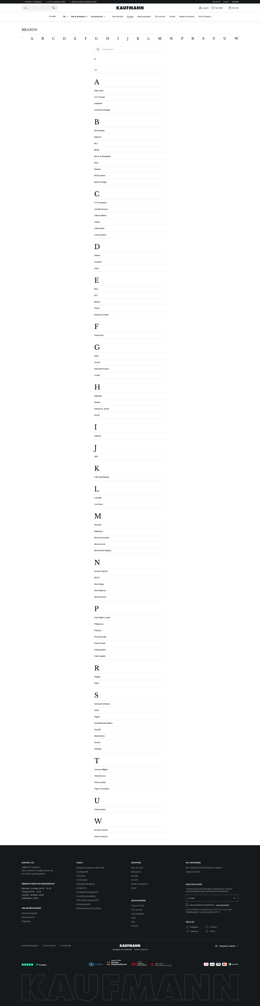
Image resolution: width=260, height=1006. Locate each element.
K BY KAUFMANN (101, 477)
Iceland (97, 436)
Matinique (98, 531)
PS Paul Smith (100, 637)
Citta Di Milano (100, 215)
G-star (97, 375)
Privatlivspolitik (83, 904)
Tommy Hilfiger (101, 769)
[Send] (234, 898)
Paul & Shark (99, 643)
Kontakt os (81, 888)
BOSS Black (99, 130)
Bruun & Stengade (102, 156)
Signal (97, 716)
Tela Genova (99, 776)
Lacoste (98, 497)
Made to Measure (139, 884)
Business (235, 2)
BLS (96, 143)
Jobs (133, 917)
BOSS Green (99, 175)
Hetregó (98, 396)
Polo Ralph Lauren (102, 617)
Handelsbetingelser (85, 884)
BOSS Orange (100, 182)
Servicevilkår (207, 912)
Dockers (98, 262)
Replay (97, 676)
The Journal (136, 909)
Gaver (134, 888)
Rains (96, 683)
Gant (96, 356)
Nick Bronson (100, 597)
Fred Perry (99, 335)
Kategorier (136, 871)
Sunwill (97, 729)
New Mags (99, 584)
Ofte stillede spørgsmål (87, 900)
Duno (96, 268)
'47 (95, 70)
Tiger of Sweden (101, 788)
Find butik (216, 2)
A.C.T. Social (99, 97)
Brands (134, 875)
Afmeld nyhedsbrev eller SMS (90, 867)
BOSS (96, 149)
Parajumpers (100, 649)
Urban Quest (99, 809)
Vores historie (137, 905)
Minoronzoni (99, 544)
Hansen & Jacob (101, 408)
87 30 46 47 (34, 867)
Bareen (97, 169)
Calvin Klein (99, 228)
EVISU (97, 308)
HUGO (97, 415)
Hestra (97, 402)
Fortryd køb (81, 879)
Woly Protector (101, 836)
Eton (96, 289)
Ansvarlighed (137, 913)
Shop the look (28, 917)
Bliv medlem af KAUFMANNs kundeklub (204, 867)
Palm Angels (99, 656)
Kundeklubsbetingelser (87, 892)
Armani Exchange (102, 110)
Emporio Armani (101, 314)
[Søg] (54, 7)
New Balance (100, 590)
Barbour (97, 137)
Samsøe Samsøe (102, 704)
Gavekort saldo (193, 871)
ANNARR (98, 103)
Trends (134, 879)
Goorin (97, 362)
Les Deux (98, 504)
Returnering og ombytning (88, 908)
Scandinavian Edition (103, 723)
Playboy (98, 630)
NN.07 (97, 577)
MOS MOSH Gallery (102, 550)
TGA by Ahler (100, 782)
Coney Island (100, 234)
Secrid (97, 742)
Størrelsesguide (29, 913)
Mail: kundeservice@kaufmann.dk (37, 870)
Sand (96, 710)
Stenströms (99, 736)
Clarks (97, 222)
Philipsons (98, 624)
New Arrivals (137, 867)
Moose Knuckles (101, 537)
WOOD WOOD (101, 830)
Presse (134, 926)
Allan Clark (99, 90)
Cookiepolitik (82, 871)
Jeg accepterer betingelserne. (202, 905)
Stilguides (26, 921)
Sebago (97, 748)
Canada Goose (101, 209)
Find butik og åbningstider (33, 873)
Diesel (97, 255)
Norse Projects (101, 571)
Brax (96, 162)
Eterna (97, 302)
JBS (96, 456)
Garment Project (101, 369)
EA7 (96, 295)
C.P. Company (100, 202)
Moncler (98, 524)
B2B (133, 921)
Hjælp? (226, 2)
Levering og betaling (85, 896)
